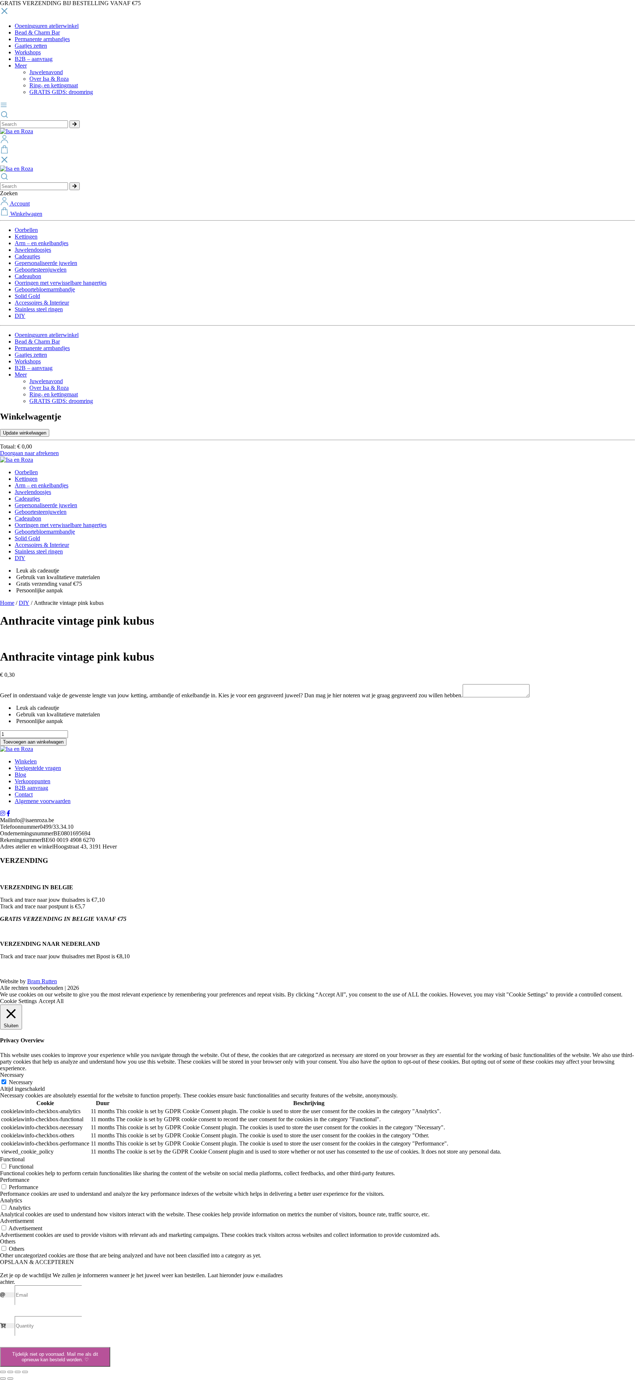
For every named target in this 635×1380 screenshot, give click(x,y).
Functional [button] (12, 1159)
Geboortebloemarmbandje (45, 289)
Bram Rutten (42, 981)
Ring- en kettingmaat (53, 85)
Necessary (21, 1082)
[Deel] (18, 1372)
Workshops (28, 52)
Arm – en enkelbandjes (41, 243)
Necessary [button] (12, 1075)
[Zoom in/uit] (3, 1372)
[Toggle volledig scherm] (10, 1372)
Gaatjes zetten (31, 46)
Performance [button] (14, 1180)
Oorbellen (26, 230)
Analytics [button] (11, 1200)
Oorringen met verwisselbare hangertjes (61, 283)
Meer (21, 65)
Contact (24, 794)
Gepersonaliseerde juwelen (46, 263)
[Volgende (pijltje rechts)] (10, 1378)
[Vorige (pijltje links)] (3, 1378)
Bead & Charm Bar (37, 32)
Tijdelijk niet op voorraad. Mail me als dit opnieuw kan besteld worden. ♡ (55, 1356)
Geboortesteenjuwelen (41, 269)
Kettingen (26, 236)
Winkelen (26, 761)
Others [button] (7, 1241)
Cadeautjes (27, 256)
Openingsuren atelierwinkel (47, 26)
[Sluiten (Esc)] (25, 1372)
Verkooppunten (32, 781)
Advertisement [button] (17, 1221)
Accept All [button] (51, 1001)
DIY (20, 316)
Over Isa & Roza (49, 79)
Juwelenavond (46, 72)
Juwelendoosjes (33, 250)
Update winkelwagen (24, 433)
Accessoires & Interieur (42, 302)
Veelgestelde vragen (38, 768)
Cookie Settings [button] (18, 1001)
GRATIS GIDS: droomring (61, 92)
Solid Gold (27, 296)
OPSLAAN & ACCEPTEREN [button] (37, 1262)
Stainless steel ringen (39, 309)
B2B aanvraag (31, 788)
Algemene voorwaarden (43, 801)
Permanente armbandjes (42, 39)
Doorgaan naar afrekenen (29, 453)
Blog (20, 774)
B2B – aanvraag (34, 59)
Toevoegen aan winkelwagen (33, 742)
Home (7, 603)
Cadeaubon (28, 276)
